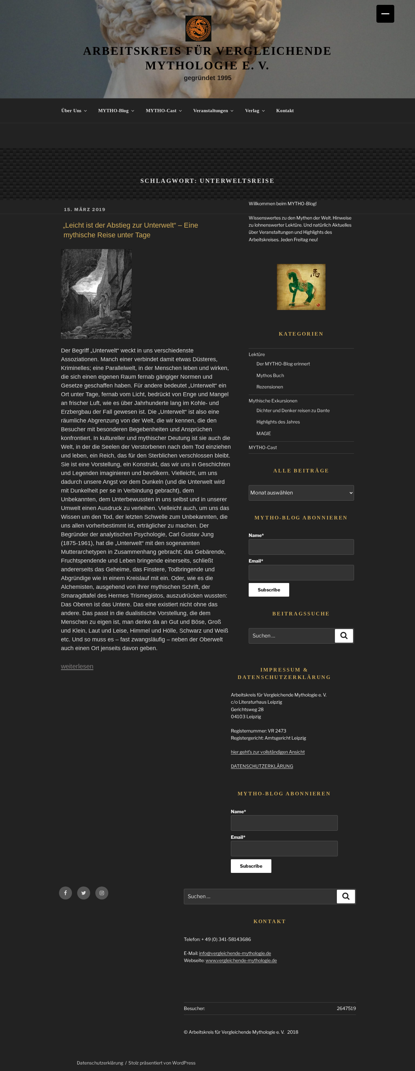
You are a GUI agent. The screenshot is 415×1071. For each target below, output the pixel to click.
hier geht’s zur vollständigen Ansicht (268, 752)
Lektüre (257, 354)
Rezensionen (269, 386)
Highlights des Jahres (278, 421)
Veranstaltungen (210, 110)
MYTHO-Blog (113, 110)
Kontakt (285, 110)
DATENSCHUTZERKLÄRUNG (262, 766)
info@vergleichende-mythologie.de (235, 953)
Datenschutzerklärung (100, 1062)
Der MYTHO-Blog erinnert (283, 363)
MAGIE (263, 433)
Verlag (252, 110)
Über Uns (71, 110)
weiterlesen (77, 666)
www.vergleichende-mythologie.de (241, 960)
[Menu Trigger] (385, 14)
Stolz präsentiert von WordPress (162, 1062)
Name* (256, 535)
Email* (256, 561)
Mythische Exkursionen (273, 400)
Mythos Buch (270, 375)
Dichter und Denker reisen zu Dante (293, 410)
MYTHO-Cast (161, 110)
